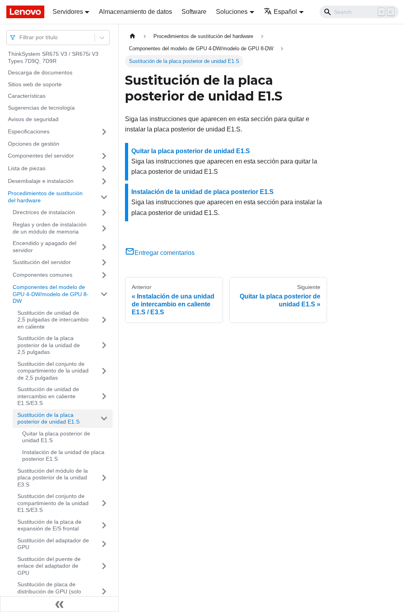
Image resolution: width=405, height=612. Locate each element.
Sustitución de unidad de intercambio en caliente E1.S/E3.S (48, 396)
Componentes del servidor (41, 155)
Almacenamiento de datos (135, 11)
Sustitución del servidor (42, 262)
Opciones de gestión (33, 144)
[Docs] (24, 12)
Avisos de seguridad (33, 119)
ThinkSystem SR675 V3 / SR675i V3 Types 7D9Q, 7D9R (53, 57)
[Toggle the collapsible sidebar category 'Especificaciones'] (104, 131)
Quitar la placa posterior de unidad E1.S (56, 437)
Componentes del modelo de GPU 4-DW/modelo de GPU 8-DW (51, 294)
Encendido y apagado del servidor (44, 246)
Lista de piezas (26, 168)
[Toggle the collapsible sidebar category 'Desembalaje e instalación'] (104, 181)
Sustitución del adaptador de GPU (53, 544)
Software (194, 11)
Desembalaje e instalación (41, 181)
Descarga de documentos (40, 72)
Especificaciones (28, 131)
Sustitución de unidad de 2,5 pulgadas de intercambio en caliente (53, 320)
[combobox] (20, 37)
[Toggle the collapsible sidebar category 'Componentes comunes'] (104, 275)
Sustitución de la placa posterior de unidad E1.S (48, 418)
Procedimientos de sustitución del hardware (45, 196)
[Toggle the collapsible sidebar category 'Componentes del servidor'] (104, 156)
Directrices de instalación (44, 212)
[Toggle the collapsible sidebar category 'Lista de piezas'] (104, 168)
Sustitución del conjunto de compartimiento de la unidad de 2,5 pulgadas (53, 371)
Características (26, 96)
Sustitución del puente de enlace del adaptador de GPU (49, 566)
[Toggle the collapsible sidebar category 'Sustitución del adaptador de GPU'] (104, 544)
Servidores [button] (68, 11)
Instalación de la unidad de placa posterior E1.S (63, 455)
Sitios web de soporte (35, 84)
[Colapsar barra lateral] (59, 604)
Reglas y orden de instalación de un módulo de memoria (50, 228)
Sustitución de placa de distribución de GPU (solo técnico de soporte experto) (51, 591)
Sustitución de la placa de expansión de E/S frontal (49, 525)
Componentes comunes (42, 275)
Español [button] (285, 11)
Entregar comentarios (164, 252)
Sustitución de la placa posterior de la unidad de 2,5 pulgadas (48, 345)
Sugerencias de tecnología (41, 108)
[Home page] (132, 36)
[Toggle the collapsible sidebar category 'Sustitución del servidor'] (104, 262)
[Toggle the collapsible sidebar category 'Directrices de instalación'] (104, 212)
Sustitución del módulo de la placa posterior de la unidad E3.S (52, 478)
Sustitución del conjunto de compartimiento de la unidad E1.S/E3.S (53, 503)
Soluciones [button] (232, 11)
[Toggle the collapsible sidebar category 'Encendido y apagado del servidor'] (104, 247)
